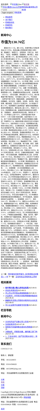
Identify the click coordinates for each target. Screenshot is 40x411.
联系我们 (8, 28)
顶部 (2, 388)
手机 (2, 382)
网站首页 (8, 17)
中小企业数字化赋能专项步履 (16, 305)
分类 (2, 385)
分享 (2, 380)
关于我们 (8, 20)
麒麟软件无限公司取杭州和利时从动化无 (21, 300)
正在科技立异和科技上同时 (26, 277)
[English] (25, 4)
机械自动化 (9, 22)
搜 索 (24, 10)
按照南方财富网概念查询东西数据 (18, 327)
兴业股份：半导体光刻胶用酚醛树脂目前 (21, 296)
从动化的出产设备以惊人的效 (16, 322)
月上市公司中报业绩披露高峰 (16, 293)
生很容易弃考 (10, 324)
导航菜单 (17, 12)
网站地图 (27, 397)
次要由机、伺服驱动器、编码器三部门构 (21, 332)
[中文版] (13, 4)
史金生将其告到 (11, 290)
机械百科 (8, 25)
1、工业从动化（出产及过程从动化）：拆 (21, 336)
